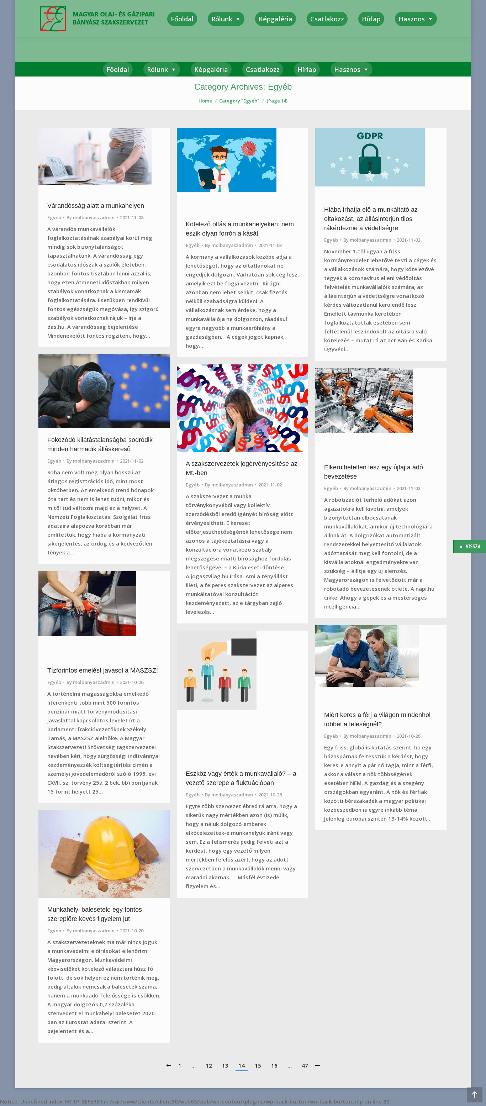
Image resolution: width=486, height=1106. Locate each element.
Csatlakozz (263, 69)
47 (305, 1065)
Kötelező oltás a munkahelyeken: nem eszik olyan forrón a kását (240, 229)
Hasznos (347, 69)
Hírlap (306, 69)
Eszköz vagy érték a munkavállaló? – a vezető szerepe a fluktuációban (241, 778)
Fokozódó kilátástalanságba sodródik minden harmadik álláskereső (100, 444)
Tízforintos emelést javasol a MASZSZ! (102, 670)
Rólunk (157, 69)
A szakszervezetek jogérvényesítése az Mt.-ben (241, 468)
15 (258, 1065)
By (91, 217)
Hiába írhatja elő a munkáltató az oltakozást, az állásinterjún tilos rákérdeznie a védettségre (371, 219)
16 (274, 1065)
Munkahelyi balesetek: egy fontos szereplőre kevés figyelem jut (94, 914)
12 (209, 1065)
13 (225, 1065)
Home (205, 101)
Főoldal (117, 69)
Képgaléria (211, 69)
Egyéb (54, 217)
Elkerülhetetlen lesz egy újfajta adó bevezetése (373, 472)
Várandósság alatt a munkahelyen (95, 205)
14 (241, 1065)
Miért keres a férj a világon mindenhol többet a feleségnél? (377, 719)
